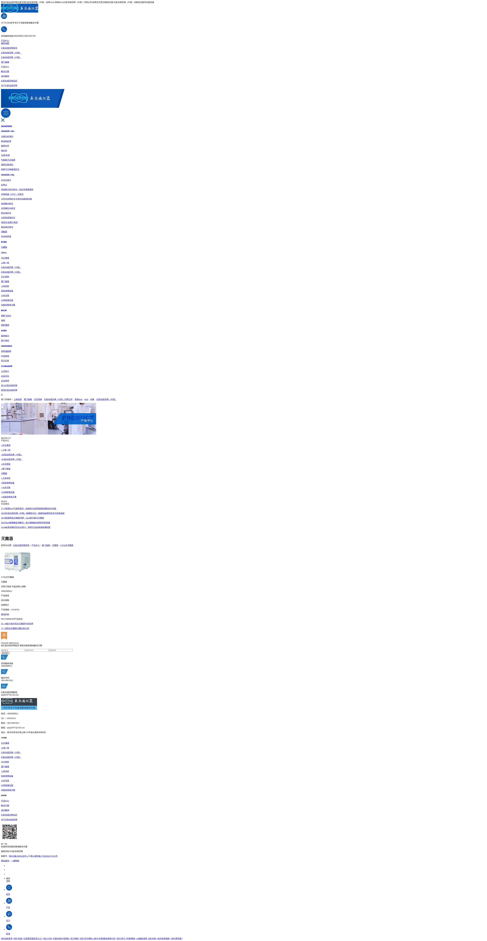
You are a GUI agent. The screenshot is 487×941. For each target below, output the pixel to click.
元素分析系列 (7, 136)
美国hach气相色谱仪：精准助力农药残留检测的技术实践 (28, 508)
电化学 (4, 150)
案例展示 (5, 336)
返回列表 (5, 614)
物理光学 (5, 146)
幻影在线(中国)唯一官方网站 (66, 938)
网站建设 (5, 861)
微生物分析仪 (7, 227)
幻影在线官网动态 (9, 81)
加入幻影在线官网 (9, 385)
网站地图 (5, 43)
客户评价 (5, 340)
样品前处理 (6, 141)
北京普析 (5, 277)
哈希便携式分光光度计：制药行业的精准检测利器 (25, 527)
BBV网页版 (176, 938)
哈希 (92, 399)
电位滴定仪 (6, 213)
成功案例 (5, 76)
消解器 (4, 232)
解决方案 (5, 71)
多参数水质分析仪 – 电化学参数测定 (17, 189)
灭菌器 (4, 247)
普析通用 (5, 325)
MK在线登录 (6, 938)
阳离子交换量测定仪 (10, 169)
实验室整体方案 (8, 305)
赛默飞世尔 (6, 316)
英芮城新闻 (6, 351)
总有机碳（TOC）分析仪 (12, 194)
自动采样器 (6, 236)
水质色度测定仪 (8, 218)
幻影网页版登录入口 (33, 938)
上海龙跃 (5, 286)
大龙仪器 (5, 295)
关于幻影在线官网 (9, 85)
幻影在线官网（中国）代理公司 (58, 399)
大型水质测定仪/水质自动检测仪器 (16, 199)
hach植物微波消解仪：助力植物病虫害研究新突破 (25, 523)
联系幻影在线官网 (9, 390)
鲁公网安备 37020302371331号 (44, 856)
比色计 (4, 185)
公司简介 (5, 371)
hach (86, 399)
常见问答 (5, 361)
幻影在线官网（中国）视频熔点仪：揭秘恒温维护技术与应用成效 (33, 513)
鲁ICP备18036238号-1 (18, 856)
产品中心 (5, 41)
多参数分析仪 (7, 204)
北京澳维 (5, 258)
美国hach (78, 399)
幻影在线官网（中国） (11, 53)
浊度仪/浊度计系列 (9, 222)
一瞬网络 (15, 861)
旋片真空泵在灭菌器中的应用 (17, 624)
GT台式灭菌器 (66, 545)
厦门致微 (5, 62)
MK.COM (47, 938)
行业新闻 (5, 356)
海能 (3, 320)
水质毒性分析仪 (8, 208)
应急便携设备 (7, 291)
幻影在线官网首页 (9, 48)
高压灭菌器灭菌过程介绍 (15, 628)
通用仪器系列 (7, 165)
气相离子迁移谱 (8, 160)
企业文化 (5, 376)
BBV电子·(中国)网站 (126, 938)
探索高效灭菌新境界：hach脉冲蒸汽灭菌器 (22, 518)
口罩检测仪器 (7, 300)
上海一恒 (5, 263)
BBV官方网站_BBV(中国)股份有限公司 (97, 938)
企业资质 (5, 381)
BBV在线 (18, 938)
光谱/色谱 (5, 155)
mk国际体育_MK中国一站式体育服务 (153, 938)
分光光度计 (6, 180)
